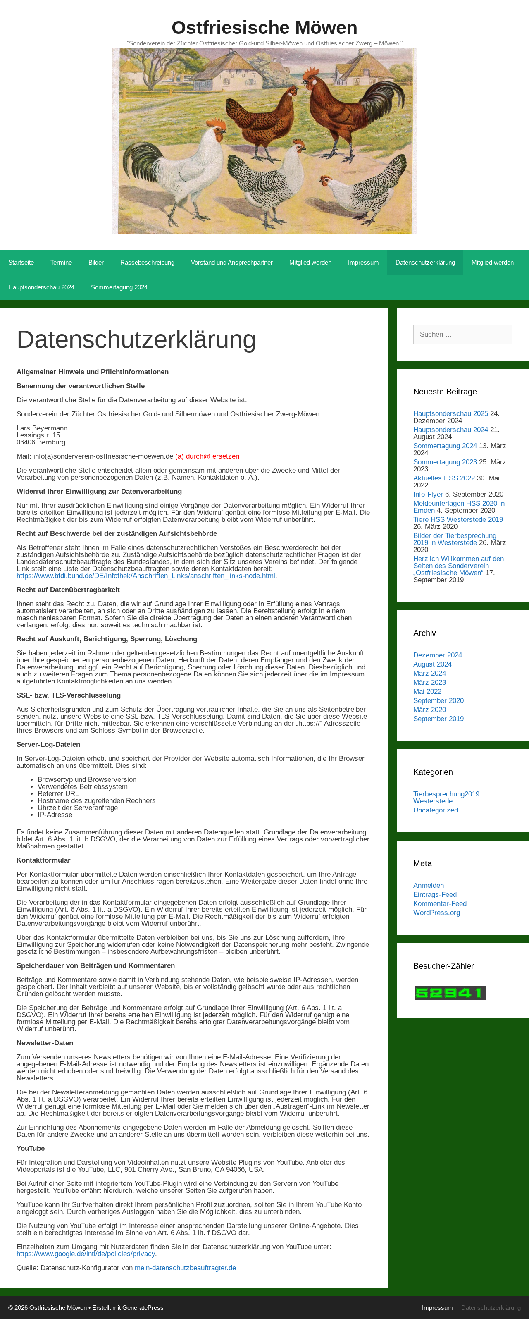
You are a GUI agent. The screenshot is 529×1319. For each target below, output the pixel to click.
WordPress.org (436, 913)
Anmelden (428, 885)
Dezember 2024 (437, 655)
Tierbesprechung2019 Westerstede (446, 797)
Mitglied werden (310, 262)
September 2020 (438, 701)
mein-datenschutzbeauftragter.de (185, 1268)
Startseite (21, 262)
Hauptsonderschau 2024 (41, 287)
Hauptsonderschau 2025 (450, 414)
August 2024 (432, 664)
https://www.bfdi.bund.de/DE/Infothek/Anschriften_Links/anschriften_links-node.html (146, 576)
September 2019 (438, 719)
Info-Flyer (428, 494)
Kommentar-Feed (440, 904)
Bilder (96, 262)
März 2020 (429, 710)
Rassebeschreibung (147, 262)
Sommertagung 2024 (119, 287)
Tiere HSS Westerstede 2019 (458, 519)
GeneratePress (143, 1307)
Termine (61, 262)
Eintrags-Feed (435, 894)
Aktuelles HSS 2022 (444, 478)
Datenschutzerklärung (425, 262)
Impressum (363, 262)
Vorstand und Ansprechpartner (232, 262)
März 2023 (429, 682)
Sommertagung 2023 (445, 462)
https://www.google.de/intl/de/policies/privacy (86, 1254)
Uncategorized (435, 810)
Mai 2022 (427, 691)
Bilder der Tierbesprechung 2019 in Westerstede (454, 539)
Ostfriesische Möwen (264, 27)
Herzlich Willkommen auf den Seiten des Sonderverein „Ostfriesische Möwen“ (458, 566)
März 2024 (429, 673)
